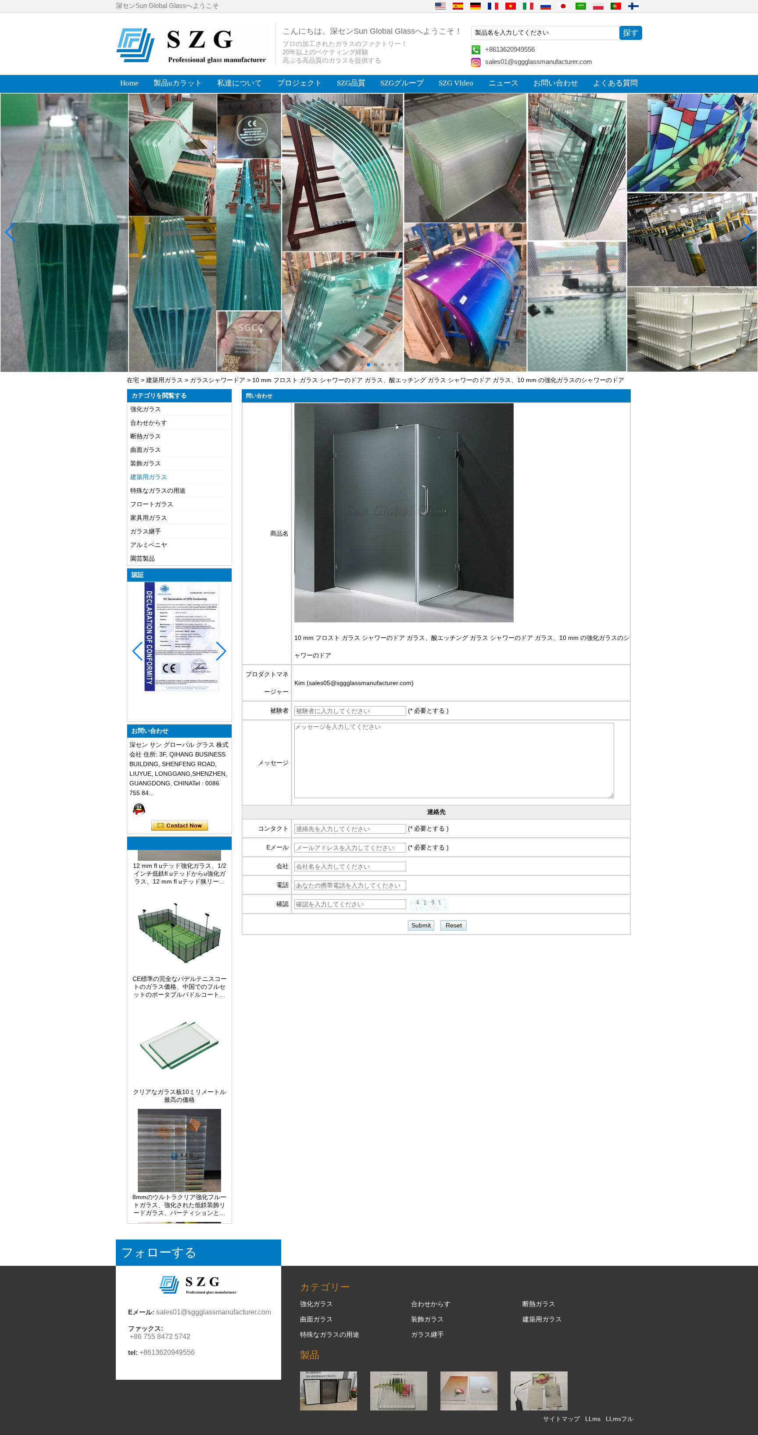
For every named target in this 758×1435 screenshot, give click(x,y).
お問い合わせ (555, 83)
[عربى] (581, 6)
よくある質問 (615, 83)
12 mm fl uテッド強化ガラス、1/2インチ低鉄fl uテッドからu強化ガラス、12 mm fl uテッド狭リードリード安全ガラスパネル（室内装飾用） (179, 852)
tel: (133, 1352)
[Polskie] (598, 6)
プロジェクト (299, 83)
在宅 (133, 380)
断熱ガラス (145, 436)
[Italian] (528, 6)
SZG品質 (351, 83)
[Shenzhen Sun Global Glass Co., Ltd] (192, 61)
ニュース (503, 83)
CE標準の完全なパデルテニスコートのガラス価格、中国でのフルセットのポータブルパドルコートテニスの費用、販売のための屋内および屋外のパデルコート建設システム (179, 965)
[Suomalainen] (633, 6)
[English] (440, 6)
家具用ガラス (148, 517)
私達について (239, 83)
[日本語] (563, 6)
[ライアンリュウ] (139, 809)
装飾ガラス (145, 463)
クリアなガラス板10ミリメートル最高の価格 (179, 1073)
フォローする (159, 1252)
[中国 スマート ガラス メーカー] (539, 1408)
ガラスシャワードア (217, 380)
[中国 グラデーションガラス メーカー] (468, 1408)
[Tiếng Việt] (510, 6)
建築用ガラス (164, 380)
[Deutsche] (475, 6)
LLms (593, 1418)
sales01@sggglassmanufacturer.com (538, 61)
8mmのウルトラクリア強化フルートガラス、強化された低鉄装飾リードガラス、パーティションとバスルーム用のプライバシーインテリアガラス (179, 1183)
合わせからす (148, 422)
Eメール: (141, 1312)
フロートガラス (151, 504)
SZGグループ (402, 83)
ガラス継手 (145, 531)
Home (129, 83)
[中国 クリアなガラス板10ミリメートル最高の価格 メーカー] (179, 1062)
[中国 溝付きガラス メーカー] (398, 1408)
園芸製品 (142, 558)
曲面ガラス (145, 449)
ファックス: (145, 1328)
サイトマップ (561, 1418)
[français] (493, 6)
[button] (361, 364)
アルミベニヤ (148, 544)
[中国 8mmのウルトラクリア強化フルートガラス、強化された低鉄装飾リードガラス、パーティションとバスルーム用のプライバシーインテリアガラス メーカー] (179, 1168)
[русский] (545, 6)
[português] (616, 6)
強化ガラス (145, 408)
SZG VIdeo (456, 83)
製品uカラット (178, 83)
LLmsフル (619, 1418)
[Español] (458, 6)
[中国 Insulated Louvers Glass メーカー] (328, 1408)
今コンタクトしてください (179, 825)
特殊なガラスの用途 (158, 490)
